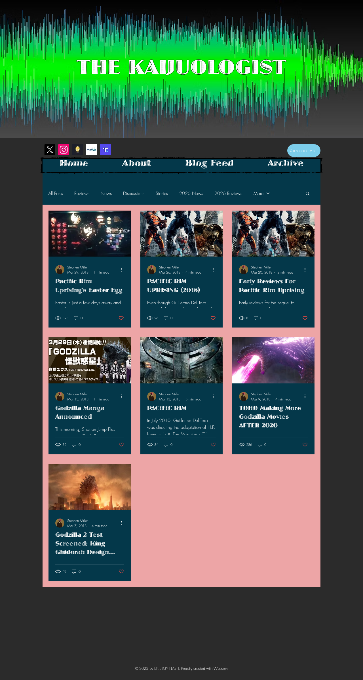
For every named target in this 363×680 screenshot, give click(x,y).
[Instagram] (63, 149)
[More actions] (123, 269)
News (106, 193)
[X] (49, 149)
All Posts (55, 193)
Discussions (133, 193)
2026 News (191, 193)
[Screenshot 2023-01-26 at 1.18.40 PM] (77, 149)
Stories (162, 193)
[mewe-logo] (91, 149)
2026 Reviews (228, 193)
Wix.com (220, 668)
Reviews (81, 193)
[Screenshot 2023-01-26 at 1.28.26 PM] (105, 149)
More (258, 193)
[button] (307, 194)
